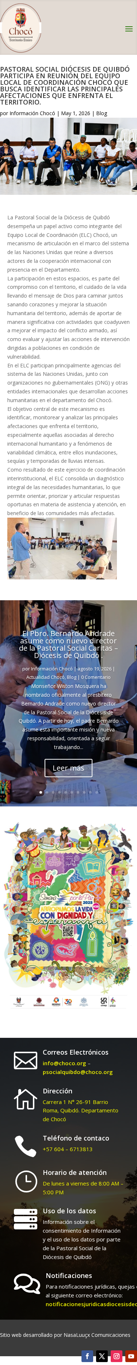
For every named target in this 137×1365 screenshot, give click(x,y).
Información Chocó (32, 113)
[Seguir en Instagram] (116, 1356)
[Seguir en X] (102, 1356)
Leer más (68, 768)
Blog (101, 113)
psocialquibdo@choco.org (78, 1071)
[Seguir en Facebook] (87, 1356)
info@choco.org (64, 1063)
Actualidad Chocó (45, 677)
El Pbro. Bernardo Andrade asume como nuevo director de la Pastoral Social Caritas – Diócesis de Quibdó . (68, 644)
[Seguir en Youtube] (131, 1356)
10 (96, 792)
